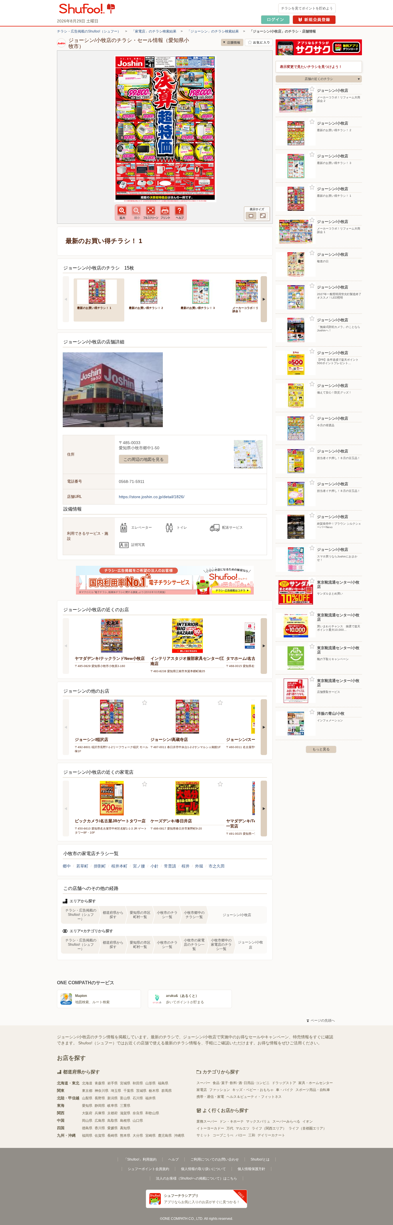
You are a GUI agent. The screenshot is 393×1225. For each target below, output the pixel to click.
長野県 (100, 1098)
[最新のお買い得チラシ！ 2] (151, 291)
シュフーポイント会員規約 (148, 1169)
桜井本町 (119, 866)
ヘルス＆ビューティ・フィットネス (254, 1097)
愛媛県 (112, 1128)
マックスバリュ (258, 1121)
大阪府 (87, 1113)
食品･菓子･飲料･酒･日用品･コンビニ (241, 1083)
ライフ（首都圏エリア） (308, 1128)
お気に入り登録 (144, 702)
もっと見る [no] (321, 749)
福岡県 (87, 1136)
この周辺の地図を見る (143, 459)
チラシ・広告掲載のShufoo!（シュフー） (89, 31)
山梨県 (87, 1098)
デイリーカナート (271, 1135)
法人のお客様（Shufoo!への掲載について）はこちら (196, 1178)
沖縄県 (179, 1136)
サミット (203, 1135)
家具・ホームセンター (315, 1083)
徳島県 (87, 1128)
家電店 (202, 1090)
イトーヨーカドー (210, 1128)
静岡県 (100, 1106)
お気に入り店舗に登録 (259, 42)
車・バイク (284, 1090)
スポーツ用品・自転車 (312, 1090)
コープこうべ (223, 1135)
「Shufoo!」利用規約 (140, 1159)
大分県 (138, 1136)
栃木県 (154, 1091)
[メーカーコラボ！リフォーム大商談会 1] (254, 291)
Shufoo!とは (260, 1159)
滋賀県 (125, 1113)
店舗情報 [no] (232, 42)
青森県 (100, 1083)
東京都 (87, 1091)
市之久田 (217, 866)
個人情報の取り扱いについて (203, 1169)
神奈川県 (101, 1091)
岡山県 (87, 1121)
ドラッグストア (284, 1083)
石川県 (138, 1098)
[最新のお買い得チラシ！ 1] (99, 291)
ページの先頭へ (321, 1020)
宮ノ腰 (139, 866)
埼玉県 (116, 1091)
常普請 (170, 866)
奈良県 (138, 1113)
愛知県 (87, 1106)
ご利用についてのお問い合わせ (214, 1159)
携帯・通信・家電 (210, 1097)
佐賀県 (100, 1136)
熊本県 (125, 1136)
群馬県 (166, 1091)
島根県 (125, 1121)
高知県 (125, 1128)
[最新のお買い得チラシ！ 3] (203, 291)
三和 (251, 1135)
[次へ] (264, 299)
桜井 (186, 866)
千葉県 (128, 1091)
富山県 (125, 1098)
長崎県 (112, 1136)
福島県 (163, 1083)
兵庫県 (100, 1113)
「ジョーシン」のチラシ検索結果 (213, 31)
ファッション (219, 1090)
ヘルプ (173, 1159)
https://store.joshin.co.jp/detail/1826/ (151, 496)
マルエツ (242, 1128)
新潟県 (112, 1098)
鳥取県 (112, 1121)
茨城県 (141, 1091)
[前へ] (66, 299)
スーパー (203, 1083)
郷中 (67, 866)
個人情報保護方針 (251, 1169)
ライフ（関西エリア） (269, 1128)
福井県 (150, 1098)
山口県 (138, 1121)
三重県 (125, 1106)
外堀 (199, 866)
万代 (229, 1128)
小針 (154, 866)
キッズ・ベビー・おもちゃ (253, 1090)
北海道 (87, 1083)
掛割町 (100, 866)
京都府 (112, 1113)
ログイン (275, 19)
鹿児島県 (165, 1136)
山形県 (150, 1083)
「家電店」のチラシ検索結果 (153, 31)
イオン (307, 1121)
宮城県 (125, 1083)
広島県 (100, 1121)
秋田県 (138, 1083)
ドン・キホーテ (232, 1121)
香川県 (100, 1128)
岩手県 (112, 1083)
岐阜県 (112, 1106)
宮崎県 (150, 1136)
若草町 (82, 866)
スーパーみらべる (286, 1121)
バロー (241, 1135)
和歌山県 (152, 1113)
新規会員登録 (314, 19)
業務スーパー (207, 1121)
